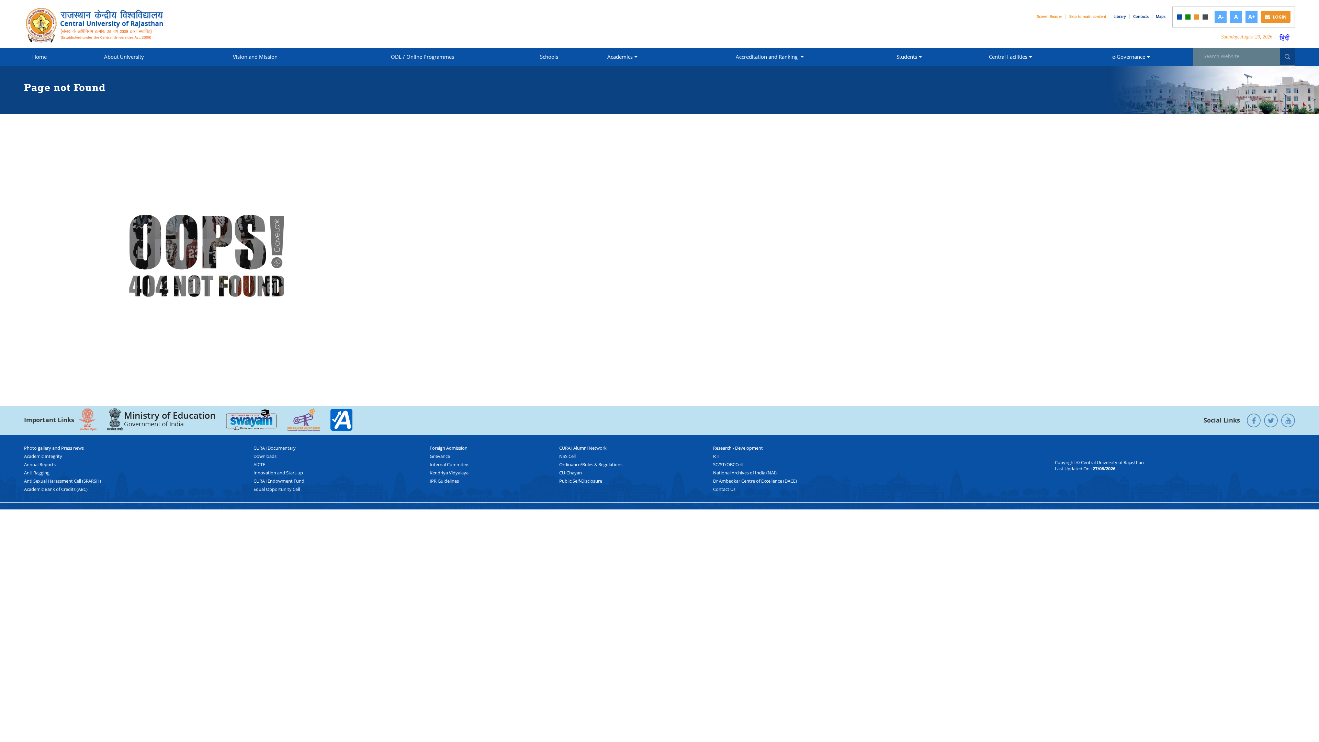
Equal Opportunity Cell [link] (276, 489)
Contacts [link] (1141, 16)
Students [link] (907, 56)
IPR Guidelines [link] (444, 481)
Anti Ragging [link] (36, 473)
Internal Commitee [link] (449, 464)
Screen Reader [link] (1049, 16)
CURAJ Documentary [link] (274, 448)
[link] (1179, 17)
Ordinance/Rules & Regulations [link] (590, 464)
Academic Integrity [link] (43, 456)
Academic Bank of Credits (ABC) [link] (56, 489)
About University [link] (124, 56)
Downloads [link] (265, 456)
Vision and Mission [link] (255, 56)
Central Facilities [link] (1008, 56)
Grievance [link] (440, 456)
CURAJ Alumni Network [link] (583, 448)
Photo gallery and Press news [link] (54, 448)
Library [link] (1120, 16)
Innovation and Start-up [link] (278, 473)
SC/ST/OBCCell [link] (728, 464)
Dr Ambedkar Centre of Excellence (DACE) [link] (755, 481)
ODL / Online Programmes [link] (422, 56)
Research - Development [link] (738, 448)
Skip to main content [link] (1087, 16)
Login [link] (1279, 17)
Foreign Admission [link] (448, 448)
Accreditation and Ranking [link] (767, 56)
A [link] (1236, 17)
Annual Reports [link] (40, 464)
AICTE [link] (259, 464)
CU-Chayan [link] (570, 473)
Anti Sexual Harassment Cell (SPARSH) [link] (62, 481)
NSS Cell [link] (567, 456)
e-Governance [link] (1128, 56)
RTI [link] (716, 456)
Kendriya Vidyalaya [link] (449, 473)
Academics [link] (620, 56)
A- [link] (1221, 17)
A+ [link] (1251, 17)
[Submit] (1287, 56)
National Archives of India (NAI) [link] (745, 473)
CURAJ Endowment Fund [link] (278, 481)
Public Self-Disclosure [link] (580, 481)
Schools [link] (549, 56)
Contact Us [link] (724, 489)
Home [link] (39, 56)
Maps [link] (1160, 16)
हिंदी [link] (1284, 37)
